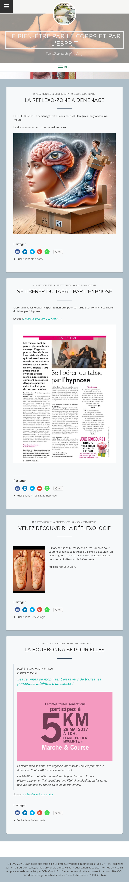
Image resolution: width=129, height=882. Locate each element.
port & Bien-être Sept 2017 (47, 319)
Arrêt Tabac (38, 495)
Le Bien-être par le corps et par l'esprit (64, 40)
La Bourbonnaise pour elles (38, 794)
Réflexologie (38, 617)
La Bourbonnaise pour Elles (64, 649)
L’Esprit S (28, 319)
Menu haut (6, 12)
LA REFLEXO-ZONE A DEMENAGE (64, 100)
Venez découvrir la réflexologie (64, 528)
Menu (67, 67)
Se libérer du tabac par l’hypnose (64, 291)
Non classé (37, 259)
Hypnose (51, 495)
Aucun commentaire (84, 94)
